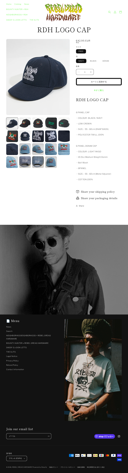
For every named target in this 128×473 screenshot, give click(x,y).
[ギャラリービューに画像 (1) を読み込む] (12, 123)
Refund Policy (12, 365)
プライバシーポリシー (67, 467)
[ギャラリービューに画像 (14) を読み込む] (51, 149)
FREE (81, 51)
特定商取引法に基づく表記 (95, 467)
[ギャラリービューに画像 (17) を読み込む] (25, 162)
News (8, 327)
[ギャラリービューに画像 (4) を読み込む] (51, 123)
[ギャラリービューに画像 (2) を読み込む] (25, 123)
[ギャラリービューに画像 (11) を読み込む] (12, 149)
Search (9, 331)
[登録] (48, 436)
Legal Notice (11, 356)
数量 (77, 66)
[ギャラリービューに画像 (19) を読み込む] (51, 162)
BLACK (94, 61)
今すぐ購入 (99, 90)
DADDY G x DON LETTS (16, 347)
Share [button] (81, 206)
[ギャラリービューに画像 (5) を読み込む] (64, 123)
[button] (109, 12)
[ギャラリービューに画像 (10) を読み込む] (64, 136)
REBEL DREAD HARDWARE (22, 467)
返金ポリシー (53, 467)
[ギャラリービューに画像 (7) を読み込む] (25, 136)
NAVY (81, 61)
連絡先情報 (81, 467)
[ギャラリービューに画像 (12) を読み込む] (25, 149)
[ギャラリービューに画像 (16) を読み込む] (12, 162)
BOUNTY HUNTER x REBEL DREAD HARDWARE (27, 343)
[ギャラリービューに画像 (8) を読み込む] (38, 136)
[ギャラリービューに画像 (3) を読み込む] (38, 123)
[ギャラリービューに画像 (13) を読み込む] (38, 149)
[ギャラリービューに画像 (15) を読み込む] (64, 149)
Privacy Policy (12, 361)
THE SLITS (11, 352)
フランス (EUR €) (15, 458)
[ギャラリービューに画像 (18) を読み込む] (38, 162)
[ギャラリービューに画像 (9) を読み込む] (51, 136)
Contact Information (15, 369)
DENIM (106, 61)
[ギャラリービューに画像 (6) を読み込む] (12, 136)
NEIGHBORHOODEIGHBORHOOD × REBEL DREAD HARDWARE (28, 337)
